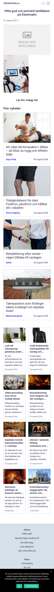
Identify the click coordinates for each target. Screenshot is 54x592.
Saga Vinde (11, 159)
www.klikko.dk (29, 551)
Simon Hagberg (13, 213)
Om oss (27, 567)
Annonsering (27, 563)
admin (9, 262)
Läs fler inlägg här (27, 100)
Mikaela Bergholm (14, 316)
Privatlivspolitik (31, 586)
